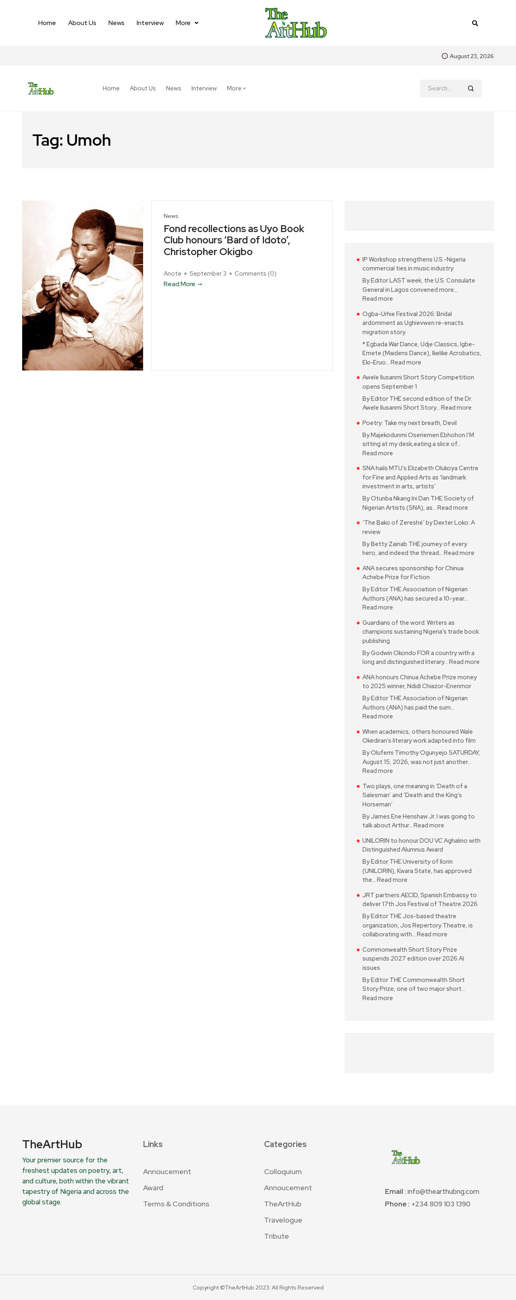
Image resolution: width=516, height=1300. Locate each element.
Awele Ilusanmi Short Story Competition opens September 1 (418, 382)
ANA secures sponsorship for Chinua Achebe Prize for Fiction (413, 573)
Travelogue (283, 1220)
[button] (187, 23)
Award (153, 1187)
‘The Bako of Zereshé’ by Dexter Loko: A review (418, 527)
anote (172, 273)
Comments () (256, 273)
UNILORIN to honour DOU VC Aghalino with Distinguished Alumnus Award (421, 845)
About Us (82, 23)
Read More (180, 284)
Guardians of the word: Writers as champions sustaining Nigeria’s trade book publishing (420, 632)
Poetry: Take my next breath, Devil (409, 423)
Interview (150, 23)
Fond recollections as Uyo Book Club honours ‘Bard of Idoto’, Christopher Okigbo (234, 240)
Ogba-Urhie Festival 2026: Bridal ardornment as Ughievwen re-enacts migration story (413, 323)
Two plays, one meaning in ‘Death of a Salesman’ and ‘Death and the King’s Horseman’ (414, 795)
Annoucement (167, 1171)
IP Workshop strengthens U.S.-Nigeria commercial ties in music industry (414, 264)
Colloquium (283, 1171)
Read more (377, 298)
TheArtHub (283, 1203)
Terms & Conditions (176, 1203)
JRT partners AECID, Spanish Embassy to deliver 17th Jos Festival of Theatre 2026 (420, 900)
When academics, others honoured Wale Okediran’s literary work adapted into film (419, 736)
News (116, 23)
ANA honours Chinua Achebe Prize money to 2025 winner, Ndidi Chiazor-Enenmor (419, 682)
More (183, 23)
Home (47, 23)
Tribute (276, 1236)
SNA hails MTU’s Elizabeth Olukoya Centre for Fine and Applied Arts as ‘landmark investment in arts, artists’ (420, 477)
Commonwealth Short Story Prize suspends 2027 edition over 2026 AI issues (413, 959)
